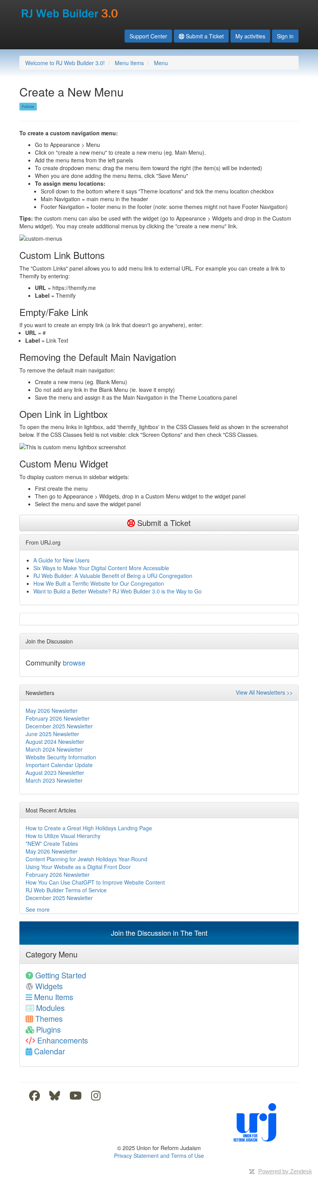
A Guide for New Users (61, 560)
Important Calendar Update (59, 765)
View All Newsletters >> (264, 692)
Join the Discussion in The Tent (159, 933)
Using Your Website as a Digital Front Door (78, 867)
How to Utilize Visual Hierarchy (63, 836)
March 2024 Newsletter (54, 749)
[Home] (70, 11)
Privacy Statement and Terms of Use (159, 1155)
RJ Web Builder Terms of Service (66, 890)
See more (38, 909)
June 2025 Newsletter (52, 734)
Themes (49, 1018)
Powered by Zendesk (285, 1171)
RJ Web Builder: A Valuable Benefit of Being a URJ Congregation (112, 576)
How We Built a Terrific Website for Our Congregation (98, 583)
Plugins (48, 1029)
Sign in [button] (285, 36)
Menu (161, 63)
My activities (250, 36)
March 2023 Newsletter (54, 780)
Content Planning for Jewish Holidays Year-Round (86, 859)
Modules (50, 1007)
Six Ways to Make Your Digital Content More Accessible (101, 568)
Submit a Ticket (205, 36)
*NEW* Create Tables (52, 843)
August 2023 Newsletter (55, 772)
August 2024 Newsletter (55, 741)
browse (74, 662)
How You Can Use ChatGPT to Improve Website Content (95, 882)
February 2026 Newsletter (58, 718)
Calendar (49, 1051)
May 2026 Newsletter (52, 710)
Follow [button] (28, 106)
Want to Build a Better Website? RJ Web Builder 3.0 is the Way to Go (117, 591)
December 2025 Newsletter (59, 726)
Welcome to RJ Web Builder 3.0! (65, 63)
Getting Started (60, 975)
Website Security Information (61, 757)
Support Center (148, 36)
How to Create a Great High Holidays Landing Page (89, 828)
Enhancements (62, 1040)
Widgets (49, 986)
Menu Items (129, 63)
